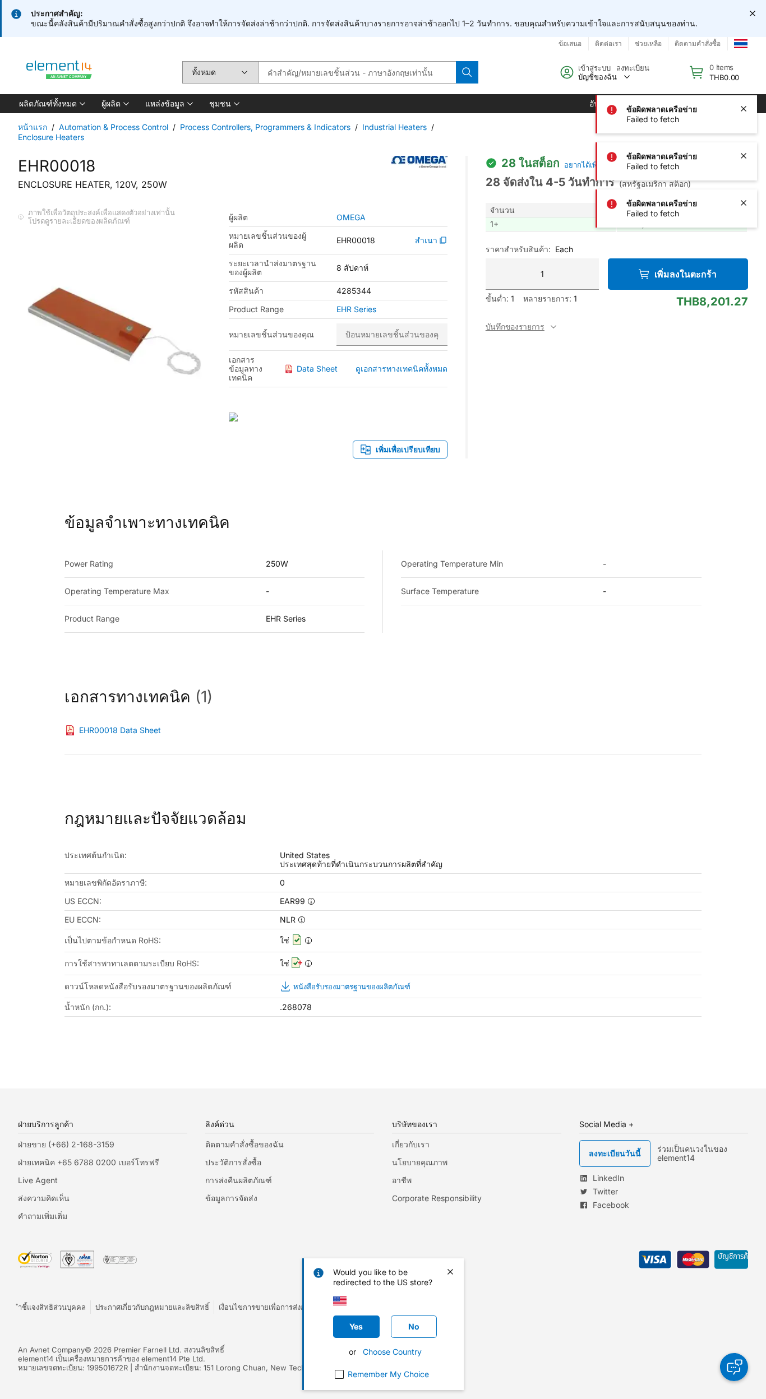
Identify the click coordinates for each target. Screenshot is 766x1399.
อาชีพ (402, 1180)
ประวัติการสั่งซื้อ (233, 1162)
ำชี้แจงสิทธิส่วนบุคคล (52, 1307)
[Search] (467, 72)
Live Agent (38, 1180)
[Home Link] (59, 72)
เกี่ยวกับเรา (411, 1144)
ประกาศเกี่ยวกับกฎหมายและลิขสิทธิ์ (152, 1307)
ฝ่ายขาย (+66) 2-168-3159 (66, 1144)
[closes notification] (752, 13)
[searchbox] (357, 72)
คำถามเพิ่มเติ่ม (42, 1216)
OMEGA (351, 217)
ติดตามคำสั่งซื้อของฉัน (244, 1144)
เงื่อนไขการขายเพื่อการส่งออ (264, 1307)
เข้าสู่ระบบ (594, 67)
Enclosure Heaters (51, 137)
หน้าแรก (32, 127)
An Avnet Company (51, 1349)
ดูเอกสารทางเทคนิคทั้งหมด (401, 368)
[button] (51, 103)
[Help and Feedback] (734, 1367)
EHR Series (356, 309)
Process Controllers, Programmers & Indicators (265, 127)
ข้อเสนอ (570, 43)
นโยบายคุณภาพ (419, 1162)
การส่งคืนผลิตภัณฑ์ (238, 1180)
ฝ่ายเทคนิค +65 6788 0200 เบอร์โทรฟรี (88, 1162)
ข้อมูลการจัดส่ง (231, 1198)
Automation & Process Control (113, 127)
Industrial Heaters (394, 127)
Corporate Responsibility (437, 1198)
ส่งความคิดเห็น (44, 1198)
